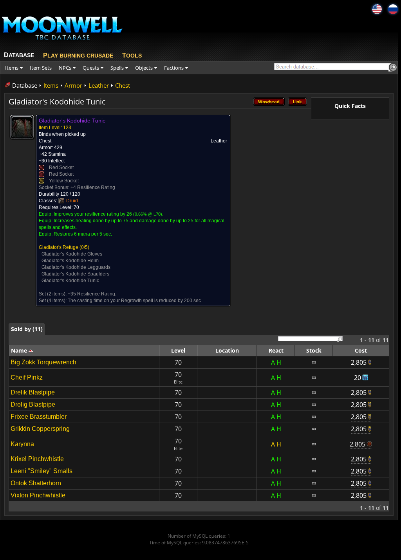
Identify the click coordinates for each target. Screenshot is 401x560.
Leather (99, 85)
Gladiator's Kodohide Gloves (72, 254)
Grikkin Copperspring (40, 428)
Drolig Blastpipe (33, 404)
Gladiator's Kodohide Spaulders (75, 274)
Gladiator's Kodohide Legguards (76, 267)
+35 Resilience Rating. (92, 294)
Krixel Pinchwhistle (37, 459)
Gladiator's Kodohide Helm (70, 260)
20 (357, 377)
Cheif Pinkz (27, 377)
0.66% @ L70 (148, 214)
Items (50, 85)
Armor (73, 85)
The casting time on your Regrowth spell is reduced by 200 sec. (135, 300)
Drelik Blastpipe (33, 392)
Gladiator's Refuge (58, 247)
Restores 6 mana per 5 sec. (83, 234)
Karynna (22, 444)
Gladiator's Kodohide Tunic (70, 280)
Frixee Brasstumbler (39, 416)
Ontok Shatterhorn (36, 483)
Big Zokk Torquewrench (43, 362)
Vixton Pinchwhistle (38, 495)
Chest (122, 85)
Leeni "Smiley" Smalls (41, 471)
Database (24, 85)
